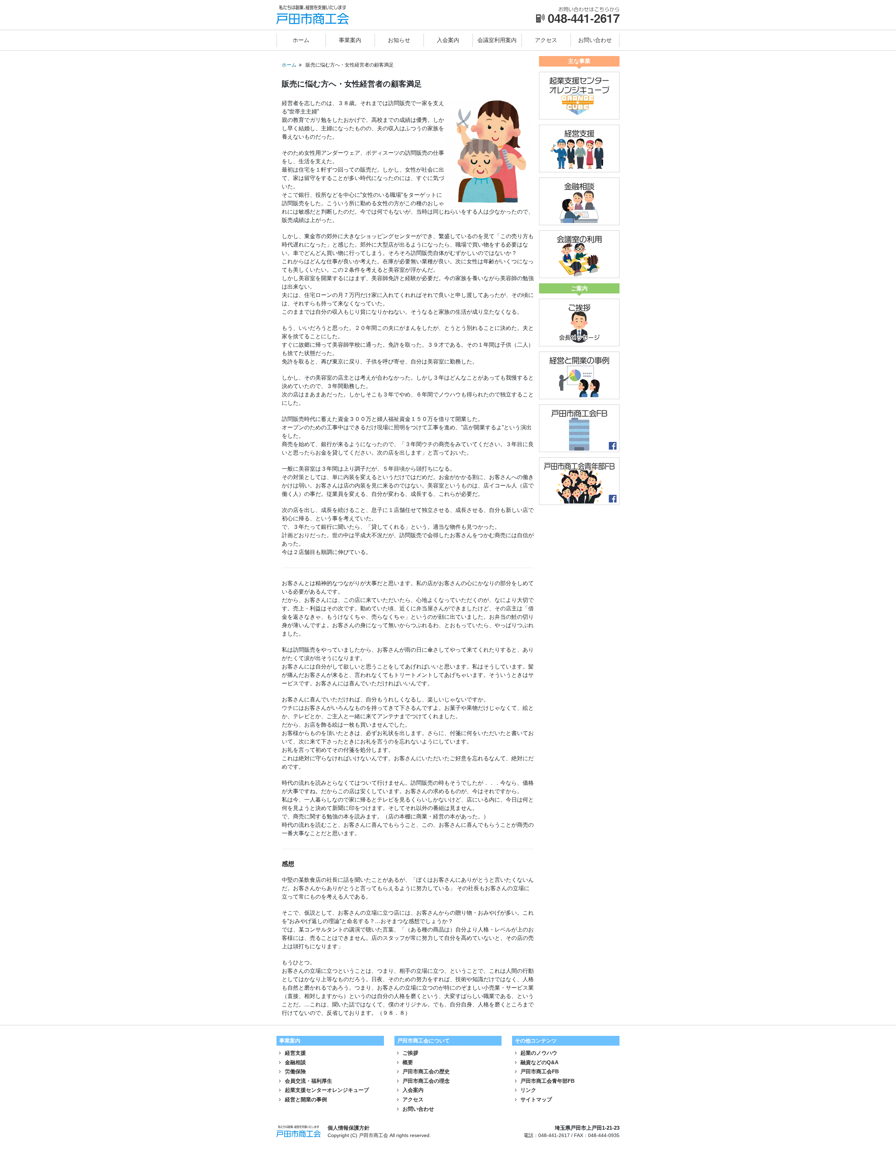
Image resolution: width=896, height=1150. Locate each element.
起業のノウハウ (538, 1053)
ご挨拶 (409, 1053)
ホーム (301, 40)
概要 (407, 1062)
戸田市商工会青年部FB (547, 1081)
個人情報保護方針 (349, 1128)
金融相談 (295, 1062)
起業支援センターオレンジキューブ (326, 1090)
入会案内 (448, 40)
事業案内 (350, 40)
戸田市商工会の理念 (425, 1081)
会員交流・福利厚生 (308, 1081)
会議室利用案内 (497, 40)
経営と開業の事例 (305, 1099)
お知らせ (399, 40)
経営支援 (295, 1053)
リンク (527, 1090)
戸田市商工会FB (539, 1071)
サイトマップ (535, 1099)
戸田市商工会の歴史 (425, 1071)
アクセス (546, 40)
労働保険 (295, 1071)
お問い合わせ (595, 40)
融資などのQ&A (539, 1062)
